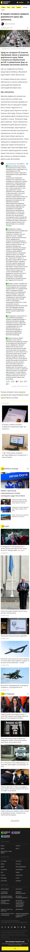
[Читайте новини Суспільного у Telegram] (21, 927)
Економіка (19, 869)
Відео (2, 848)
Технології (19, 875)
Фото (17, 848)
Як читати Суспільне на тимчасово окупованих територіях (20, 903)
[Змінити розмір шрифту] (27, 28)
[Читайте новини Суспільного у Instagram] (11, 927)
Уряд (3, 52)
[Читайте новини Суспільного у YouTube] (15, 927)
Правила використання (20, 892)
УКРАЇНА (18, 7)
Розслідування (21, 867)
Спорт (18, 878)
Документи (19, 909)
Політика (4, 869)
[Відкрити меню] (28, 2)
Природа (4, 878)
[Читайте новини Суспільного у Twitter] (8, 927)
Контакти (19, 889)
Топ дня (18, 861)
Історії (3, 875)
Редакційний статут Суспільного (7, 914)
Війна (3, 846)
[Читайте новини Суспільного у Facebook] (5, 927)
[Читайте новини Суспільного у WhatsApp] (24, 927)
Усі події (3, 861)
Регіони (18, 864)
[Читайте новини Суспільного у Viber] (18, 927)
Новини (18, 881)
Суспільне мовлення (4, 892)
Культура (4, 881)
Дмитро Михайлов (10, 24)
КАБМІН (3, 7)
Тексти (18, 846)
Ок (15, 948)
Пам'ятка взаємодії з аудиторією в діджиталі (22, 915)
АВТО (8, 7)
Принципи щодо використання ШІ (7, 897)
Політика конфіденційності (22, 897)
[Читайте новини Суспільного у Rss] (2, 927)
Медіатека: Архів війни (6, 852)
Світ (2, 872)
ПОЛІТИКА (25, 7)
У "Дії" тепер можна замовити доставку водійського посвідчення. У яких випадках (15, 455)
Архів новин (5, 889)
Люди (18, 872)
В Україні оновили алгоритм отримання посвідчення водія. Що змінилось (14, 427)
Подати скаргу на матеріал (7, 910)
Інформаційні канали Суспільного (5, 902)
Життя (3, 10)
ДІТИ (13, 7)
